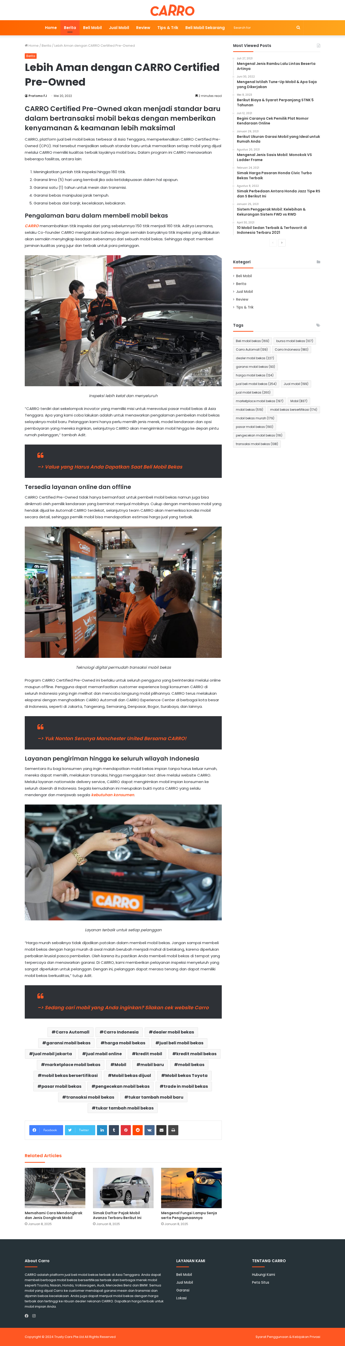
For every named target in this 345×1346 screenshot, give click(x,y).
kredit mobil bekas (196, 1054)
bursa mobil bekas (294, 341)
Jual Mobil (119, 27)
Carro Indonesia (121, 1032)
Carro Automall (72, 1032)
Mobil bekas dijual (131, 1075)
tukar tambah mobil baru (155, 1097)
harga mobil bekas (125, 1043)
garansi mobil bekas (68, 1043)
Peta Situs (260, 1282)
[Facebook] (28, 1316)
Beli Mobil (92, 27)
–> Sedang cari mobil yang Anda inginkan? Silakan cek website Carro (123, 1007)
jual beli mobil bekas (181, 1043)
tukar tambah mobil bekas (125, 1108)
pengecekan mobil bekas (122, 1086)
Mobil (120, 1065)
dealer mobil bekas (173, 1032)
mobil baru (152, 1065)
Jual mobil (296, 384)
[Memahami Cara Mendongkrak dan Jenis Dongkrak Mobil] (55, 1188)
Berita (70, 27)
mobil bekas (191, 1065)
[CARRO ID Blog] (172, 10)
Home (51, 27)
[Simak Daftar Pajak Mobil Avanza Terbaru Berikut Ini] (123, 1188)
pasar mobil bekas (61, 1086)
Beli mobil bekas (252, 341)
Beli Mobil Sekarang (205, 27)
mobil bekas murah (255, 418)
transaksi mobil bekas (90, 1097)
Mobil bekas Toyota (186, 1075)
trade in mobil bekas (186, 1086)
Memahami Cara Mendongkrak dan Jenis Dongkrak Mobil (53, 1215)
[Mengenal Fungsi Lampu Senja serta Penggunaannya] (191, 1188)
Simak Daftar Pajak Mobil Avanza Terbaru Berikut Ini (117, 1215)
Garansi (182, 1290)
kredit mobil (149, 1054)
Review (143, 27)
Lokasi (181, 1298)
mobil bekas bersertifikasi (70, 1075)
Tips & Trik (167, 27)
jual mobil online (104, 1054)
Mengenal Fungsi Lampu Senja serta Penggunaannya (189, 1215)
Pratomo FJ (38, 96)
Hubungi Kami (263, 1274)
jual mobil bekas (253, 392)
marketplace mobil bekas (72, 1065)
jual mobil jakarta (52, 1054)
